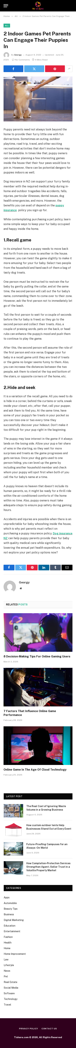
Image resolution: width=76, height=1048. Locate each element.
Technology (10, 999)
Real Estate (10, 982)
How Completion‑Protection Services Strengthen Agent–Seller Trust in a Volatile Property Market (48, 867)
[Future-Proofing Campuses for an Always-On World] (13, 849)
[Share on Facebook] (13, 68)
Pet (6, 976)
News (7, 970)
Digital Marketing (14, 920)
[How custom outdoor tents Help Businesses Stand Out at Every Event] (13, 829)
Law (6, 959)
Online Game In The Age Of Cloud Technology (35, 769)
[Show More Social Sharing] (69, 68)
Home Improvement (15, 953)
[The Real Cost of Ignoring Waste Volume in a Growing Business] (13, 810)
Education (9, 925)
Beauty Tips (10, 908)
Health (7, 942)
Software (9, 993)
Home (7, 948)
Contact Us (49, 1028)
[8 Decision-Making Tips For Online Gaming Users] (38, 632)
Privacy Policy (28, 1028)
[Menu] (6, 6)
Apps (7, 897)
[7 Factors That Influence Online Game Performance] (38, 687)
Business (9, 914)
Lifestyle (9, 965)
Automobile (10, 903)
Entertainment (12, 931)
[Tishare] (38, 5)
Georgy (18, 55)
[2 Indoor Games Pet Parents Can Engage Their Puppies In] (38, 98)
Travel (7, 1004)
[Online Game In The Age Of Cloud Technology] (38, 745)
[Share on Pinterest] (55, 68)
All (7, 25)
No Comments (22, 60)
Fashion (8, 937)
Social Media (11, 987)
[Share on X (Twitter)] (34, 68)
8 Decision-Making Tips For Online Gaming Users (37, 656)
